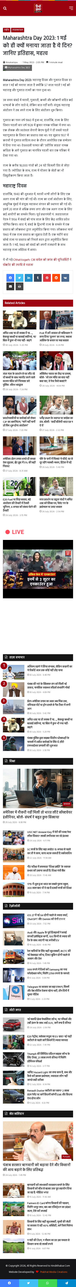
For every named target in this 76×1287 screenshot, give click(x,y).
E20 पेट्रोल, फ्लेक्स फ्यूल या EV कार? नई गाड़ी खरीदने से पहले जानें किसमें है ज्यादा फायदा (49, 1038)
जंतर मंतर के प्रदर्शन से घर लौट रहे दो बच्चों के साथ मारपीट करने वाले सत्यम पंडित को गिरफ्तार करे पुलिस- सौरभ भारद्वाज (19, 379)
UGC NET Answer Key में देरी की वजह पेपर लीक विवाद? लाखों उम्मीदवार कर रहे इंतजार (49, 834)
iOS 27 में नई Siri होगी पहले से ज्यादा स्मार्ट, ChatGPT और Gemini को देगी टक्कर (47, 917)
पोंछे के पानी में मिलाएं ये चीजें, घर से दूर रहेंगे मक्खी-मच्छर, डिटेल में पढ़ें (56, 461)
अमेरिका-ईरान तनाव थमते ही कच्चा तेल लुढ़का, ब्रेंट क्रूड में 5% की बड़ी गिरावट (19, 463)
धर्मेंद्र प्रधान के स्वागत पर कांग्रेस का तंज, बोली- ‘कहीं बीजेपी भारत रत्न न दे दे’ (56, 422)
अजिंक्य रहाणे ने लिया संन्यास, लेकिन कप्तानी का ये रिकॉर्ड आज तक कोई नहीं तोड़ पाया (49, 669)
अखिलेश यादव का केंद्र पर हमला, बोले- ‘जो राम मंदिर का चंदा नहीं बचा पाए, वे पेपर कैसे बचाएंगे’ (55, 378)
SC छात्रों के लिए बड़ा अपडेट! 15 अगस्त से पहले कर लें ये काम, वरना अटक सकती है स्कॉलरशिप (49, 851)
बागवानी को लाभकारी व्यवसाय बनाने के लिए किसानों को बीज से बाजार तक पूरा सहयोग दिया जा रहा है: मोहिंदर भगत (49, 1189)
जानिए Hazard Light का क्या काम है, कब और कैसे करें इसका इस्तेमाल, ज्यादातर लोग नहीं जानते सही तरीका (49, 1076)
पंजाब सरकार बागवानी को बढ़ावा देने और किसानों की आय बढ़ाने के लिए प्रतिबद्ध (37, 1167)
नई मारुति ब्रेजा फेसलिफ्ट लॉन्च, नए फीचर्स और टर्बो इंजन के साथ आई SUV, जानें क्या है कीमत (49, 1021)
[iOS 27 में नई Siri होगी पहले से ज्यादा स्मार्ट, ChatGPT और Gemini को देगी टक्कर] (13, 921)
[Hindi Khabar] (38, 8)
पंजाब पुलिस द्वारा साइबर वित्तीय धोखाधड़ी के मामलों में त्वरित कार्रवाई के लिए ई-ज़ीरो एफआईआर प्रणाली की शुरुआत (48, 742)
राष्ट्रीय (6, 30)
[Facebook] (10, 278)
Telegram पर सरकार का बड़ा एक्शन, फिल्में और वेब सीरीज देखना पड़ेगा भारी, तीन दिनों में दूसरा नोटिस (48, 991)
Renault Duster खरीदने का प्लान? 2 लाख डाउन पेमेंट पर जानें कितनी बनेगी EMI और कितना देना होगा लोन (49, 1095)
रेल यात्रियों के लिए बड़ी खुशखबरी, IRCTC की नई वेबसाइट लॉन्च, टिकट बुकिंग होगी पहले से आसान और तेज (49, 955)
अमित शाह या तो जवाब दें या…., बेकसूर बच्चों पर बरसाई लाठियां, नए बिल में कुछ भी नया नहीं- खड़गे (19, 337)
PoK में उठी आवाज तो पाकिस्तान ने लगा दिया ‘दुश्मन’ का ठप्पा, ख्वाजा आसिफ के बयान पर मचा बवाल (56, 337)
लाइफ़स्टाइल (17, 30)
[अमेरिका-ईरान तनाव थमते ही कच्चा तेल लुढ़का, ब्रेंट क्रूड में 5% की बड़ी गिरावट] (19, 445)
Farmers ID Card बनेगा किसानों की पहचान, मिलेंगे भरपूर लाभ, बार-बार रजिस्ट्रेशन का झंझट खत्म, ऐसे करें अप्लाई (49, 1207)
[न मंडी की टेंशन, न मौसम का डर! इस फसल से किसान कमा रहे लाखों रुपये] (13, 1246)
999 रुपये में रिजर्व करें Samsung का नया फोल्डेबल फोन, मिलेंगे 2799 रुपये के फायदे (48, 971)
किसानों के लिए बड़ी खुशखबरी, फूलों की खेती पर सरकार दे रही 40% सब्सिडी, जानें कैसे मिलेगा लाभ (50, 1226)
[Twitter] (19, 278)
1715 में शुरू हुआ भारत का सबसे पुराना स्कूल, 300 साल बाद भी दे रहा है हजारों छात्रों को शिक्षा (49, 886)
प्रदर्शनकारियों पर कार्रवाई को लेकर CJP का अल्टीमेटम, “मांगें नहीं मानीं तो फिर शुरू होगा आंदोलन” (19, 422)
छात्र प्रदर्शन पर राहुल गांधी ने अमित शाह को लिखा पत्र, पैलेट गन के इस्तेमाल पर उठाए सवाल (56, 503)
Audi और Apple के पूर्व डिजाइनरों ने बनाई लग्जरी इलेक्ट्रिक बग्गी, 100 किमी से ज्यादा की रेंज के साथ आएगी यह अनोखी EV (49, 936)
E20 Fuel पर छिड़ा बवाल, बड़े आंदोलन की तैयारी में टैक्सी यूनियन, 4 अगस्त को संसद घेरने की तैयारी (19, 505)
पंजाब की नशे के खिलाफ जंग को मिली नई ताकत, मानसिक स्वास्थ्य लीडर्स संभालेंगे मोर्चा (48, 686)
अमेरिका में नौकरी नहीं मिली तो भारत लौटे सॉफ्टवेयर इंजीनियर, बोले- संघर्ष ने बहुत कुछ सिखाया (37, 815)
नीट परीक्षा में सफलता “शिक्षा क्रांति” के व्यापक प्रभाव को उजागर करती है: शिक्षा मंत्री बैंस (49, 869)
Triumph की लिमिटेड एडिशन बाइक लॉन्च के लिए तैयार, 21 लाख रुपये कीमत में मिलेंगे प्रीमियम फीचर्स (48, 1058)
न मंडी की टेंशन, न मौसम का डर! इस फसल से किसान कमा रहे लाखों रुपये (48, 1242)
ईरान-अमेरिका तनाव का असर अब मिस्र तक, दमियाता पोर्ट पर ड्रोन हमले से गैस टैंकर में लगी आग (48, 705)
